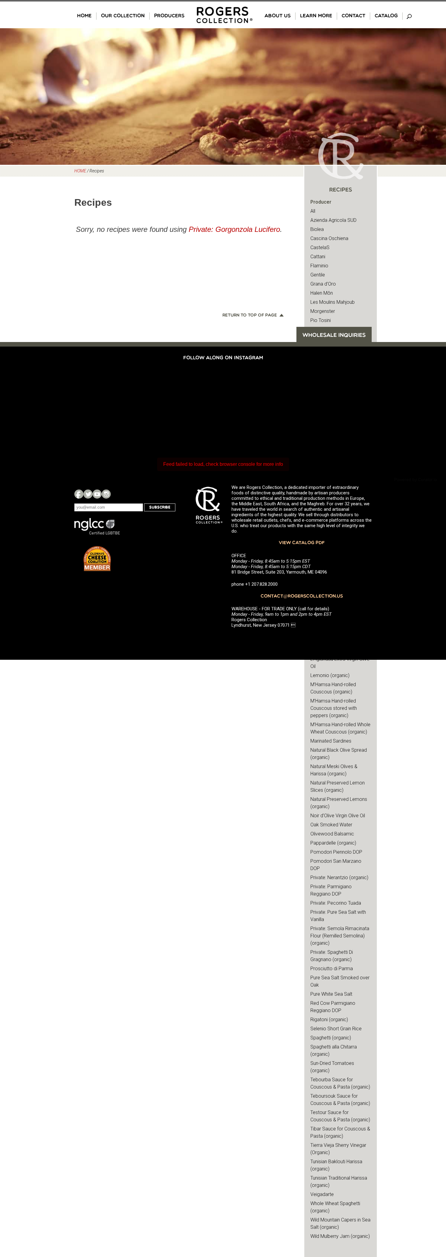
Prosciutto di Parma (331, 968)
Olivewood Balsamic (332, 834)
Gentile (317, 275)
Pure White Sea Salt (331, 994)
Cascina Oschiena (329, 238)
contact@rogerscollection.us (302, 596)
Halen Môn (321, 293)
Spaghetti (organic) (330, 1038)
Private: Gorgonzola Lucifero (234, 229)
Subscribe (159, 507)
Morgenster (322, 311)
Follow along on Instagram (223, 358)
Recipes (340, 190)
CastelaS (319, 247)
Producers (169, 16)
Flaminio (319, 266)
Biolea (317, 229)
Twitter (88, 494)
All (312, 211)
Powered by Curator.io (415, 479)
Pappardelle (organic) (333, 843)
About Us (278, 16)
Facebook (78, 494)
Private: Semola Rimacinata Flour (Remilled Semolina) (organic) (339, 936)
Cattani (317, 256)
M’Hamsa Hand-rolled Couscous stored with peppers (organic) (333, 708)
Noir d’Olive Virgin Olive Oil (337, 815)
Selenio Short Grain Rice (336, 1029)
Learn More (316, 16)
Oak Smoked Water (331, 825)
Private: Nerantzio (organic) (339, 877)
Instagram (106, 494)
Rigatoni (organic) (329, 1019)
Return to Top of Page (249, 315)
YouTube (97, 494)
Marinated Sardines (330, 741)
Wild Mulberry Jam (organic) (340, 1236)
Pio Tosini (320, 320)
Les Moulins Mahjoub (332, 302)
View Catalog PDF (302, 543)
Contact (353, 16)
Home (84, 16)
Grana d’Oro (323, 284)
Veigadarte (322, 1194)
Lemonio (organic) (330, 675)
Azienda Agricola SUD (333, 220)
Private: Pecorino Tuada (335, 903)
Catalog (386, 16)
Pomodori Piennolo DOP (336, 852)
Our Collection (123, 16)
